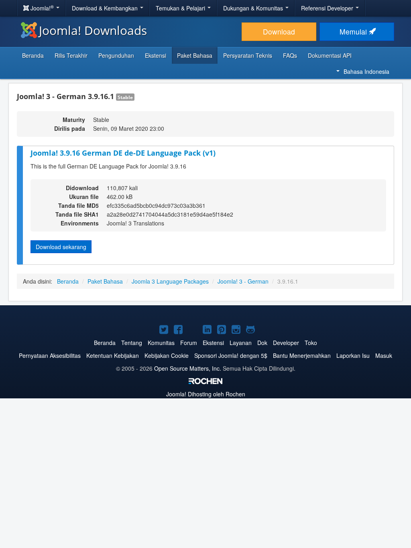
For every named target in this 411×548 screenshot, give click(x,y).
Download (279, 31)
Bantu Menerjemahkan (302, 355)
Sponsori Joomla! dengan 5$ (230, 355)
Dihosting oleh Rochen (205, 394)
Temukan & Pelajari (181, 8)
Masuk (383, 355)
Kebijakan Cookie (166, 355)
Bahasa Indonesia (366, 71)
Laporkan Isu (353, 355)
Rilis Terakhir (71, 55)
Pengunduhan (116, 55)
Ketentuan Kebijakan (112, 355)
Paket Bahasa (194, 55)
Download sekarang (61, 247)
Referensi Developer (328, 8)
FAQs (290, 55)
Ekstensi (155, 55)
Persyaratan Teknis (247, 55)
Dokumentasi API (330, 55)
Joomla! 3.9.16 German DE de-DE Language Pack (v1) (123, 153)
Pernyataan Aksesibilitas (50, 355)
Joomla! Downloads (93, 30)
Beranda (33, 55)
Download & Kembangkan (105, 8)
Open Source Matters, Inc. (187, 368)
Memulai (354, 31)
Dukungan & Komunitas (254, 8)
